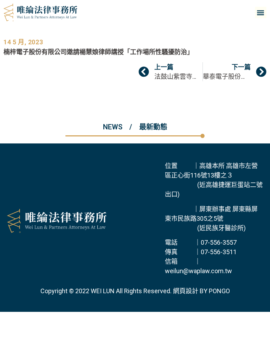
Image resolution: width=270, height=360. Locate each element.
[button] (260, 12)
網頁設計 (185, 291)
